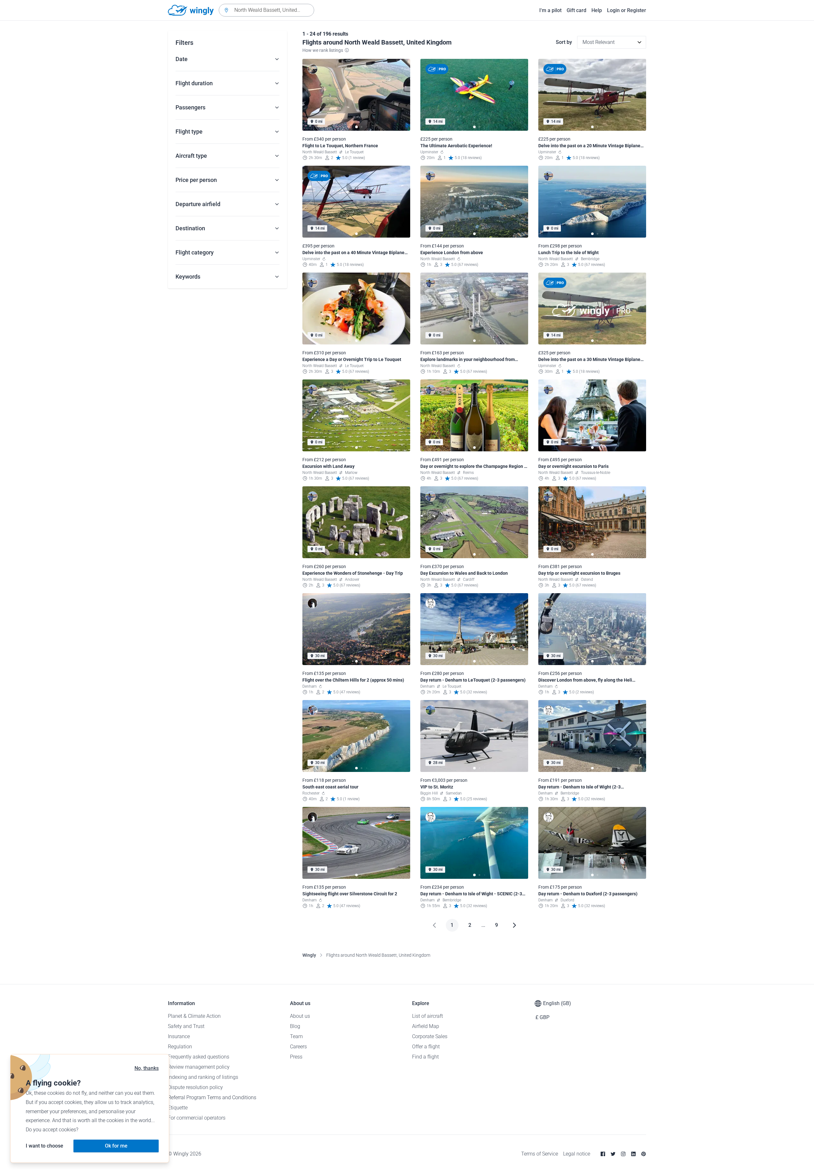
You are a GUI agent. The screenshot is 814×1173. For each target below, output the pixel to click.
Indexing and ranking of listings (203, 1077)
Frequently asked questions (198, 1057)
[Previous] (434, 925)
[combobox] (266, 10)
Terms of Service (539, 1154)
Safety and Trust (186, 1026)
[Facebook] (602, 1153)
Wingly (309, 955)
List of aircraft (427, 1016)
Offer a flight (426, 1047)
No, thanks (147, 1068)
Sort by (564, 42)
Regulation (180, 1047)
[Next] (514, 925)
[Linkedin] (633, 1153)
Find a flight (425, 1057)
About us (300, 1016)
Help (596, 10)
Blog (295, 1026)
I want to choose (44, 1146)
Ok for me (116, 1146)
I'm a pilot (550, 10)
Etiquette (178, 1108)
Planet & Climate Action (194, 1016)
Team (296, 1036)
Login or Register (626, 10)
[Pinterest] (643, 1153)
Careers (298, 1047)
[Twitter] (613, 1153)
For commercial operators (196, 1118)
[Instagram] (623, 1153)
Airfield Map (425, 1026)
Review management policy (199, 1067)
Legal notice (576, 1154)
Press (296, 1057)
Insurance (179, 1036)
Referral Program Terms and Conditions (212, 1097)
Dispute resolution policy (195, 1087)
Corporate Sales (429, 1036)
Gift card (576, 10)
